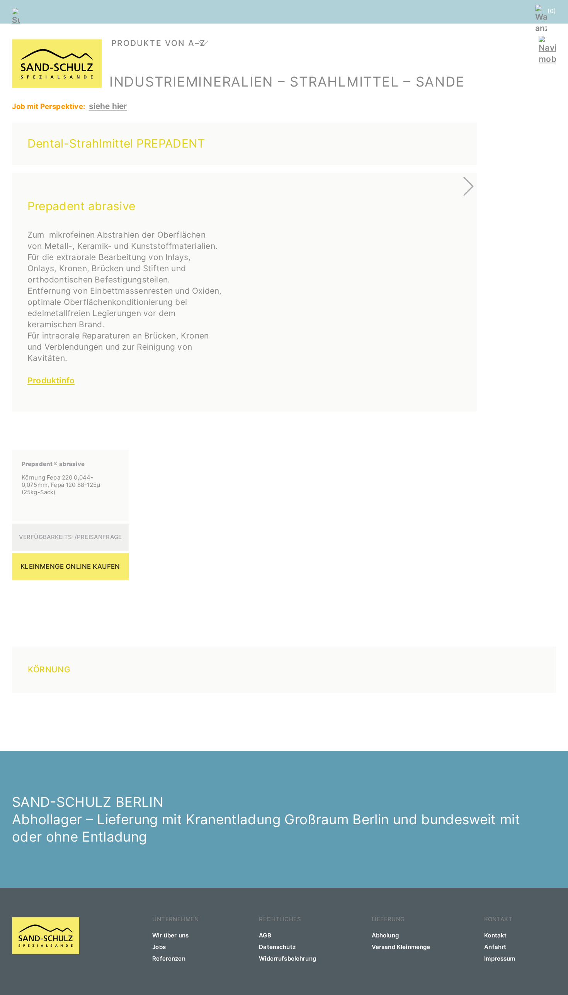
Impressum (499, 958)
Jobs (159, 947)
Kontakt (495, 935)
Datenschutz (277, 947)
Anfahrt (495, 947)
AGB (265, 935)
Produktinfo (51, 380)
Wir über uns (170, 935)
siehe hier (108, 106)
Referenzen (168, 958)
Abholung (385, 935)
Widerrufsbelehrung (287, 958)
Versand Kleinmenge (401, 947)
